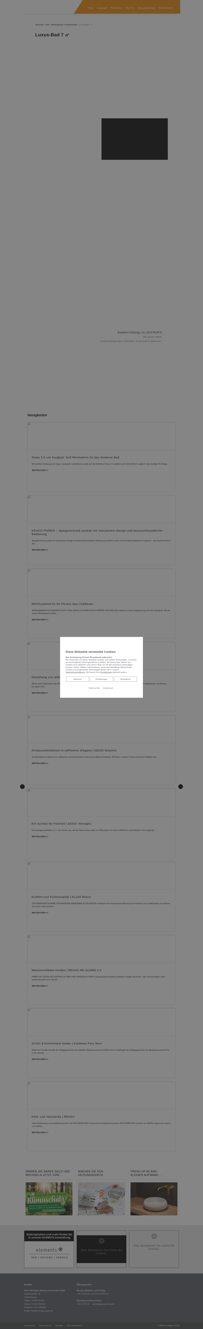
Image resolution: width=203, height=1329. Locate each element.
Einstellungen (101, 679)
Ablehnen (77, 679)
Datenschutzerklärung (75, 672)
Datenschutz (94, 688)
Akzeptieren (125, 679)
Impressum (108, 688)
